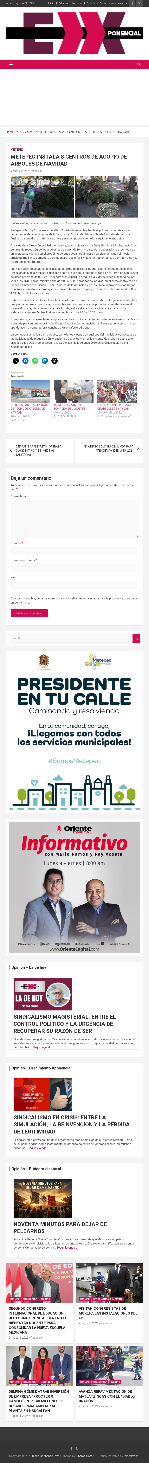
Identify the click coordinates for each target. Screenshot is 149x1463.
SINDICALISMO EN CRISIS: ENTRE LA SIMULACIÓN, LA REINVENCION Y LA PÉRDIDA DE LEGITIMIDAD (72, 1124)
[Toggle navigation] (11, 64)
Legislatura (101, 1299)
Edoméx (63, 3)
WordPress (131, 1456)
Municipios (30, 1299)
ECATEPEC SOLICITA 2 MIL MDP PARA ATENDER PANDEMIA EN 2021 (108, 448)
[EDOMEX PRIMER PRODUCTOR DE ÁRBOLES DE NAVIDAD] (117, 391)
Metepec (17, 149)
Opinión (91, 3)
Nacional (77, 3)
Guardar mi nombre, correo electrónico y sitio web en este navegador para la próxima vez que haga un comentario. (74, 600)
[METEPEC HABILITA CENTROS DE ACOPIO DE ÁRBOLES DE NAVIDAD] (30, 391)
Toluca (45, 1299)
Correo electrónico (24, 560)
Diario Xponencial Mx (45, 1456)
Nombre (17, 543)
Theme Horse (85, 1456)
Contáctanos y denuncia (113, 3)
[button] (42, 197)
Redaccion (36, 171)
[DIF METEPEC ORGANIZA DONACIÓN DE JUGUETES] (74, 391)
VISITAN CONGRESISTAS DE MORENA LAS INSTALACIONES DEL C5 (108, 1313)
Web (13, 577)
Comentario (19, 496)
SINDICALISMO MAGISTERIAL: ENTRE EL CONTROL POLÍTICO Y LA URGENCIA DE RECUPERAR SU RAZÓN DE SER (65, 1024)
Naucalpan (48, 1382)
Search (136, 638)
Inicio (51, 3)
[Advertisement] (74, 98)
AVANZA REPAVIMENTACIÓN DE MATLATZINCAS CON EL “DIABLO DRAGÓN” (107, 1396)
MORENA (117, 1299)
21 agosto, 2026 (18, 1337)
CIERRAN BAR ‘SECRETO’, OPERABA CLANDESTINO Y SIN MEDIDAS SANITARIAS (39, 450)
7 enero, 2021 (19, 171)
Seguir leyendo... (43, 1047)
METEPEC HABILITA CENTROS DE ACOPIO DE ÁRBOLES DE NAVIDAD (29, 408)
